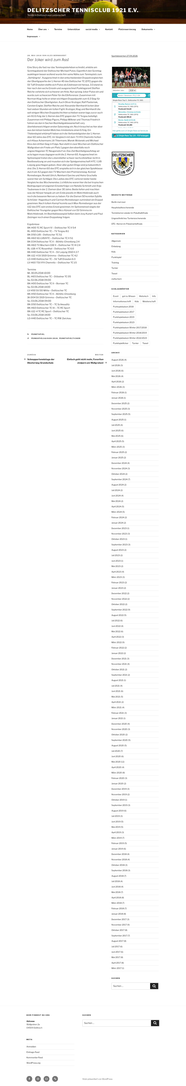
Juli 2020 (115, 751)
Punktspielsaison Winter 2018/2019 (130, 332)
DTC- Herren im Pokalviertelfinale (126, 224)
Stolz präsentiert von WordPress (97, 1079)
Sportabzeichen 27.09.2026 (124, 56)
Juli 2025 (115, 425)
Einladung (116, 246)
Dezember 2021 (118, 658)
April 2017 (116, 963)
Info (154, 296)
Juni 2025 (116, 430)
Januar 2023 (117, 588)
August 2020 (117, 745)
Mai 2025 (115, 436)
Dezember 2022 (119, 593)
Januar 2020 (117, 783)
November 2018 (119, 859)
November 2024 (119, 468)
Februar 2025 (117, 452)
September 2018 (119, 870)
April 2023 (116, 571)
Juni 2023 (116, 561)
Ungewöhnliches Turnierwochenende (128, 218)
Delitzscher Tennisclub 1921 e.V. (83, 10)
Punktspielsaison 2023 (123, 322)
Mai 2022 (115, 631)
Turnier (114, 268)
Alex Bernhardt (57, 55)
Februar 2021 (117, 713)
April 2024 (116, 506)
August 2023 (117, 550)
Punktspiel (38, 334)
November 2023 (119, 533)
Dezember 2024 (119, 463)
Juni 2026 (116, 370)
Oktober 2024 (118, 474)
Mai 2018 (115, 892)
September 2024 (119, 479)
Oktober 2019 (118, 800)
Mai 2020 (116, 761)
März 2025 (116, 447)
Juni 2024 (116, 495)
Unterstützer (74, 29)
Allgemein (116, 241)
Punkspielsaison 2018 (44, 338)
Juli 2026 (115, 365)
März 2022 (116, 642)
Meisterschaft (149, 301)
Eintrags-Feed (32, 1052)
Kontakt (109, 29)
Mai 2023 (115, 566)
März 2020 (116, 772)
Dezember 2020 (119, 724)
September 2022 (119, 609)
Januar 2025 (117, 457)
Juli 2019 (115, 816)
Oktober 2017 (117, 930)
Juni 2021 (115, 691)
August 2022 (117, 615)
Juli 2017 (115, 946)
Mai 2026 (115, 376)
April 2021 (116, 702)
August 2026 (117, 360)
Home (30, 29)
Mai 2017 (115, 957)
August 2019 (117, 810)
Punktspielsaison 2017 (123, 312)
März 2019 (116, 838)
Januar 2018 (117, 914)
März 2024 (116, 512)
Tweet (114, 273)
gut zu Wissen (128, 296)
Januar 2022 (117, 653)
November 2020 (119, 729)
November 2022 (119, 599)
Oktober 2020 (118, 734)
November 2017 (119, 924)
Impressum (32, 36)
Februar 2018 (117, 908)
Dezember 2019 (119, 789)
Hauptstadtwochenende (122, 207)
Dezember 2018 (119, 854)
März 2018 (116, 903)
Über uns (42, 29)
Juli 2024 (115, 490)
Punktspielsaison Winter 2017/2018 (130, 327)
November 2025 (119, 408)
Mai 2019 (115, 827)
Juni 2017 (115, 952)
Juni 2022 (115, 626)
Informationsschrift (122, 301)
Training (115, 262)
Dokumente (147, 29)
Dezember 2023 (119, 528)
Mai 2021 (115, 696)
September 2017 (119, 935)
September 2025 (119, 414)
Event (115, 296)
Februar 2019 (117, 843)
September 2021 (119, 675)
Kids (113, 251)
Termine (58, 29)
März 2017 (116, 968)
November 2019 (119, 794)
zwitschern (116, 279)
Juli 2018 (115, 881)
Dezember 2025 (119, 403)
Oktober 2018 (118, 865)
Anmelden (31, 1046)
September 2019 (119, 805)
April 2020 (116, 767)
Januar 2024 (117, 523)
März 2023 (116, 577)
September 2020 (119, 740)
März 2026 (116, 387)
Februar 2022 (117, 647)
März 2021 (116, 707)
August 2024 (117, 484)
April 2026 (116, 381)
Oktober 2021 (117, 669)
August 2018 (117, 876)
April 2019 (116, 832)
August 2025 (117, 419)
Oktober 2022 (118, 604)
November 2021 (119, 664)
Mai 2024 (115, 501)
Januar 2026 (117, 398)
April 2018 (116, 897)
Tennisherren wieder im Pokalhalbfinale (129, 213)
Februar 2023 (117, 582)
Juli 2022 (115, 620)
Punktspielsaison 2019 (123, 317)
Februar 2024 (117, 517)
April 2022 (116, 637)
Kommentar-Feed (34, 1057)
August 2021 (117, 680)
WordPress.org (33, 1063)
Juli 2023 (115, 555)
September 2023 (119, 544)
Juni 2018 (115, 886)
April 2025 (116, 441)
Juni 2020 (116, 756)
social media (92, 29)
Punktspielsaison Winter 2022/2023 (130, 338)
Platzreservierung (127, 29)
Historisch (143, 296)
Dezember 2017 (118, 919)
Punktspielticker (70, 338)
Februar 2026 (117, 392)
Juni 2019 (115, 821)
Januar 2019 (117, 848)
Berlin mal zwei (118, 202)
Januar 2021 (117, 718)
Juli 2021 (115, 685)
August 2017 (117, 941)
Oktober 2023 (118, 539)
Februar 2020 (117, 778)
